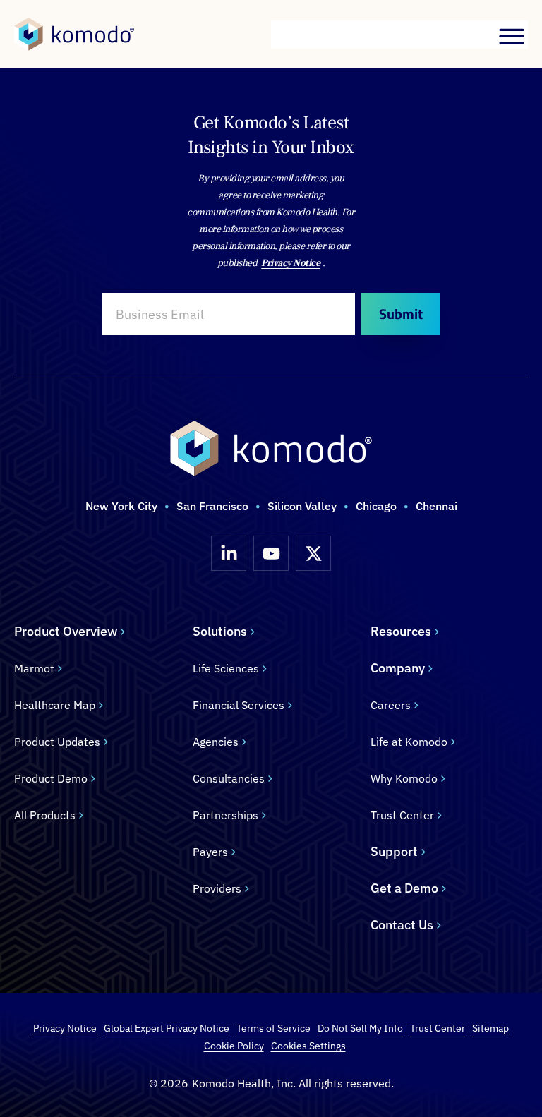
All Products (45, 815)
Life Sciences (226, 668)
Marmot (34, 668)
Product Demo (51, 778)
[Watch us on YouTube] (271, 553)
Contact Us (402, 925)
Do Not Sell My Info (360, 1028)
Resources (401, 631)
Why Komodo (404, 778)
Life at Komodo (409, 742)
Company (398, 668)
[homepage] (74, 34)
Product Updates (57, 742)
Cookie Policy (234, 1045)
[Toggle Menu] (512, 36)
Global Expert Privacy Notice (166, 1028)
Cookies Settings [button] (308, 1045)
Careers (391, 705)
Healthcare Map (54, 705)
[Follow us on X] (313, 553)
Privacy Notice (290, 263)
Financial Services (238, 705)
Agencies (216, 742)
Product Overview (65, 631)
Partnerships (225, 815)
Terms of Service (273, 1028)
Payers (210, 852)
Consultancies (229, 778)
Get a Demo (404, 888)
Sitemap (490, 1028)
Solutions (220, 631)
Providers (217, 888)
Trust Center (402, 815)
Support (394, 851)
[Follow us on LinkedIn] (228, 553)
